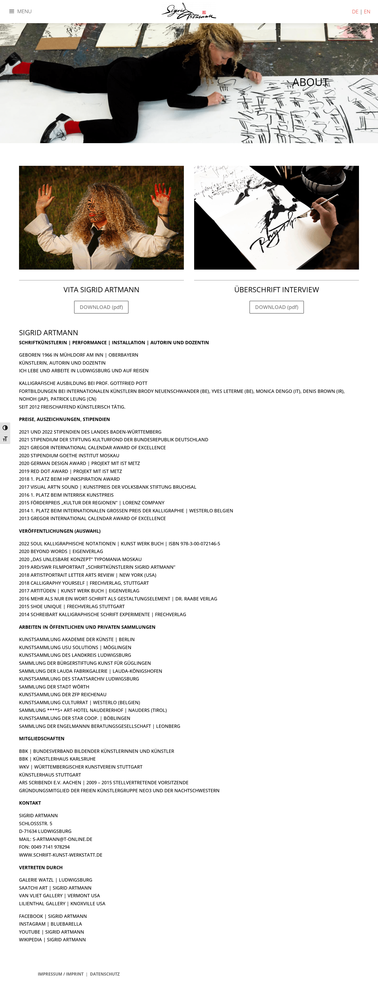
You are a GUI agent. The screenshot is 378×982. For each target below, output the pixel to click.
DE (355, 11)
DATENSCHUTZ (105, 974)
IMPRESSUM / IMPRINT (61, 974)
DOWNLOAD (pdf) (101, 307)
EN (367, 11)
